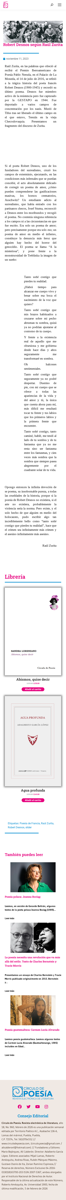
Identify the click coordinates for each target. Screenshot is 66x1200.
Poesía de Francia (30, 823)
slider (28, 827)
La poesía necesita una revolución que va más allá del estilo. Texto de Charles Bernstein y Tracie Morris (32, 961)
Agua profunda (33, 790)
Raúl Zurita (47, 823)
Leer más (9, 918)
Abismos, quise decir (33, 679)
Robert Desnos (16, 827)
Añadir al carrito (33, 689)
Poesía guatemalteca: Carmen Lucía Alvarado (32, 1029)
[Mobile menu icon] (59, 5)
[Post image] (33, 877)
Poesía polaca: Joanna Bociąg (22, 896)
